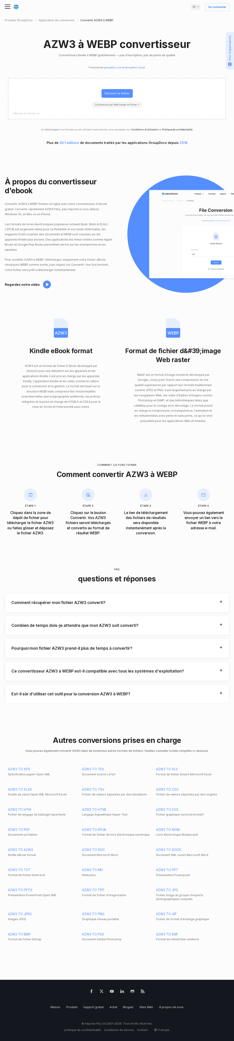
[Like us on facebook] (91, 992)
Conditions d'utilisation (145, 129)
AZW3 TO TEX (93, 769)
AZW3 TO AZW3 (20, 850)
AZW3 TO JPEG (20, 914)
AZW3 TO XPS (19, 769)
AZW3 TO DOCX (168, 850)
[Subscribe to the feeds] (143, 992)
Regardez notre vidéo (22, 284)
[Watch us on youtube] (112, 992)
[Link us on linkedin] (122, 992)
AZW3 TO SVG (167, 809)
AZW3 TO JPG (167, 890)
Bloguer (128, 1007)
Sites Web (146, 1007)
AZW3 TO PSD (93, 934)
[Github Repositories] (132, 992)
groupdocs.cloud (135, 67)
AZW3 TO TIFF (93, 890)
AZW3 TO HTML (94, 809)
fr (194, 6)
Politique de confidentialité (177, 129)
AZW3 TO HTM (19, 809)
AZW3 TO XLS (167, 769)
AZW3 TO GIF (166, 914)
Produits (72, 1007)
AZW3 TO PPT (167, 870)
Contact (142, 1030)
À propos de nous (171, 1007)
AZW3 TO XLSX (20, 789)
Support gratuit (93, 1007)
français (164, 1030)
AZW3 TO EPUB (94, 830)
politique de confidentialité (82, 1030)
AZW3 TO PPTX (20, 890)
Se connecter (217, 7)
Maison (55, 1007)
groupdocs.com (113, 67)
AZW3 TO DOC (93, 850)
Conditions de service (119, 1030)
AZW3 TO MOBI (168, 830)
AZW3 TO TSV (93, 789)
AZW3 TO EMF (167, 934)
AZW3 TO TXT (19, 870)
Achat (113, 1007)
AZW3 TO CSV (167, 789)
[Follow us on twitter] (102, 992)
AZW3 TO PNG (93, 914)
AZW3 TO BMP (19, 934)
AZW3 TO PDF (19, 830)
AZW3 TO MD (92, 870)
